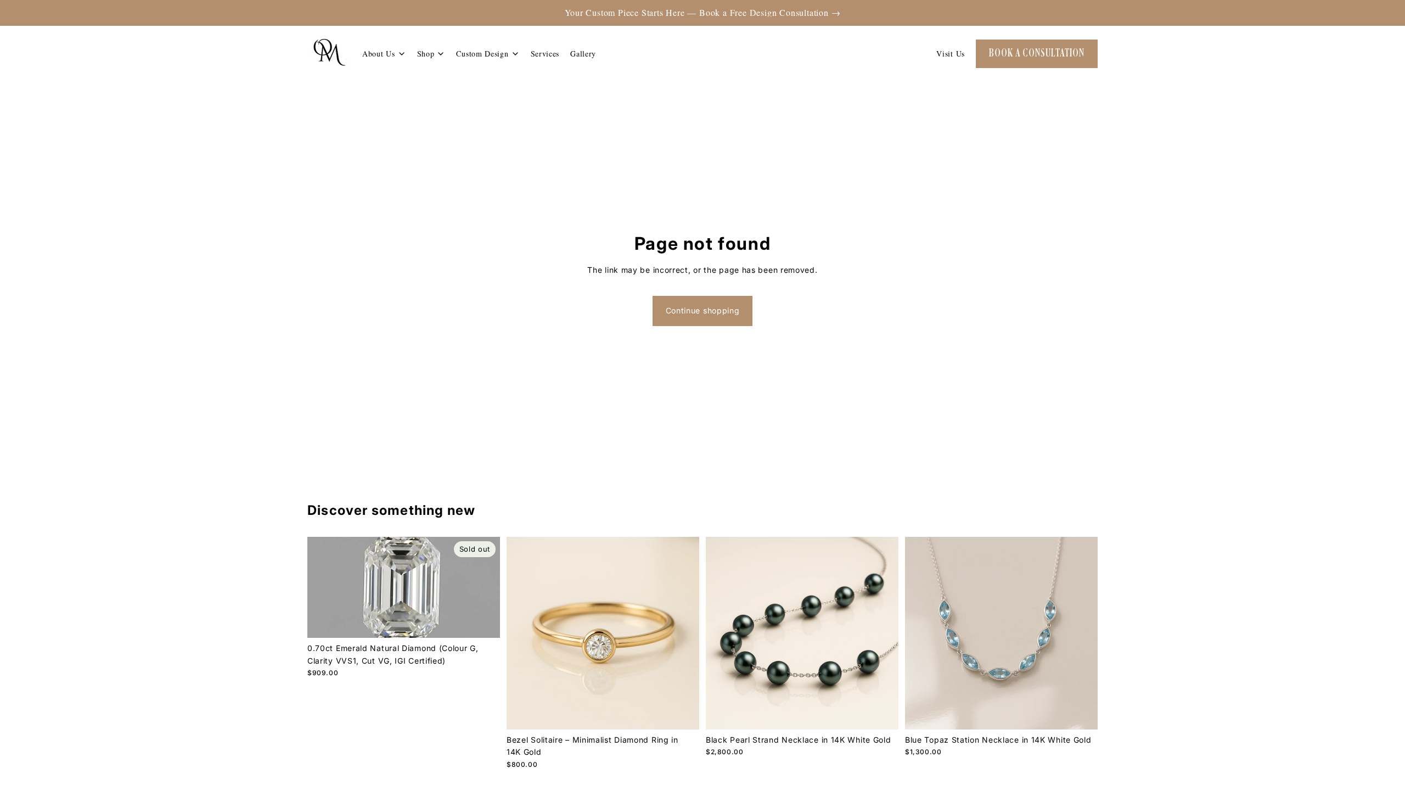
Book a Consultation (1036, 53)
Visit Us (950, 53)
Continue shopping (703, 310)
